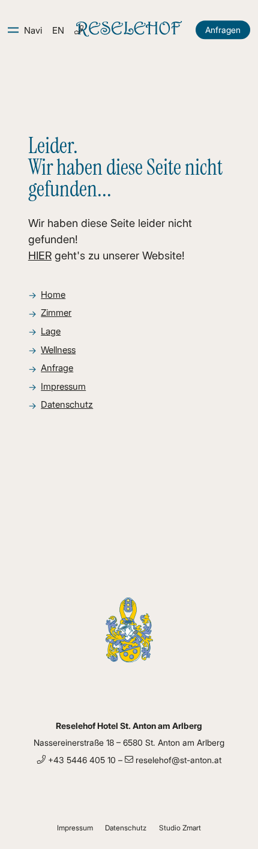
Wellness (58, 349)
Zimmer (56, 312)
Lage (51, 331)
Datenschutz (67, 404)
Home (53, 294)
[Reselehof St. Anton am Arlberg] (129, 660)
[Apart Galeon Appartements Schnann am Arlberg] (129, 29)
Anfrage (57, 367)
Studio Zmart (180, 827)
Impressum (63, 386)
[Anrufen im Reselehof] (78, 29)
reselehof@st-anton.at (177, 760)
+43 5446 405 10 (81, 760)
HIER (40, 255)
